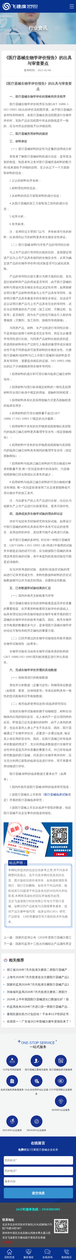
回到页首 (9, 1257)
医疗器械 (50, 794)
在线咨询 (47, 1257)
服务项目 (28, 1257)
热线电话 (66, 1257)
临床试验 (62, 794)
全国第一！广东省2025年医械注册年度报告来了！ (39, 1021)
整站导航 (7, 1242)
